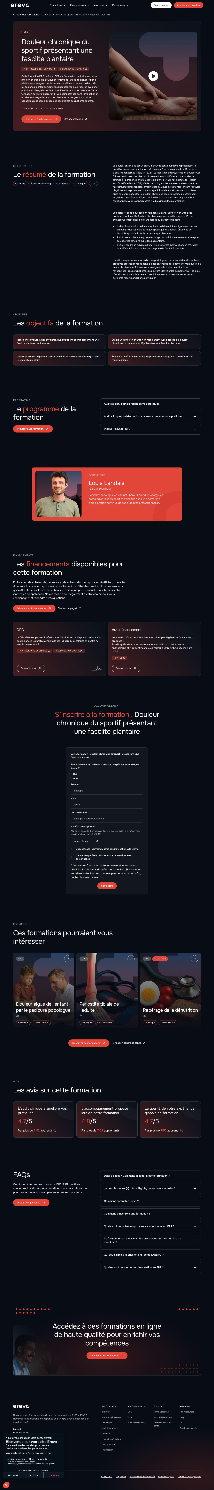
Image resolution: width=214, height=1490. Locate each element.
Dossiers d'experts (188, 1428)
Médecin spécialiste (111, 1439)
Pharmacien (107, 1449)
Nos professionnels (163, 1417)
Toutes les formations (27, 14)
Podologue (107, 1422)
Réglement (121, 1476)
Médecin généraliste (111, 1417)
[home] (20, 5)
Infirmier (105, 1411)
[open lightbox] (153, 76)
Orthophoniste (108, 1444)
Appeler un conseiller (188, 5)
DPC (130, 1411)
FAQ (182, 1422)
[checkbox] (107, 776)
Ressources (185, 1406)
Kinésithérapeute (110, 1428)
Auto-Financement (136, 1422)
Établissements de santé (162, 1424)
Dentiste (106, 1433)
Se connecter (161, 5)
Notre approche (161, 1411)
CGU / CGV (106, 1476)
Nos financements (136, 1406)
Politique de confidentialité (142, 1476)
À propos (158, 1406)
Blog (182, 1417)
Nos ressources (187, 1411)
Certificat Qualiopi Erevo (189, 1476)
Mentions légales (166, 1476)
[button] (57, 5)
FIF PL (131, 1417)
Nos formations (109, 1406)
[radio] (107, 774)
